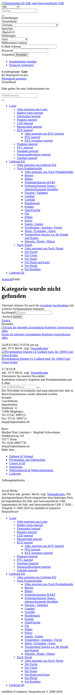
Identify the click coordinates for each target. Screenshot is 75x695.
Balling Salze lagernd (30, 112)
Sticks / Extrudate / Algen (40, 231)
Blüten (29, 178)
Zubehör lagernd (27, 158)
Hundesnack (32, 203)
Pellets (28, 217)
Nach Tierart (24, 245)
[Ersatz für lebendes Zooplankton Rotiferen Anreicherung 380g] (37, 331)
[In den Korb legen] (3, 100)
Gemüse (30, 196)
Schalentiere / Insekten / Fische (43, 227)
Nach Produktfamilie (29, 168)
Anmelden (21, 54)
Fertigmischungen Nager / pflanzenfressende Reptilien (41, 187)
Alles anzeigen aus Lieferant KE (36, 165)
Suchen (17, 316)
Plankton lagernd (27, 144)
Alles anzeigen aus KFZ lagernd (44, 133)
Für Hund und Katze (37, 262)
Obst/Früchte (32, 210)
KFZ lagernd (25, 130)
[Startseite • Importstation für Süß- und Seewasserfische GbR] (33, 3)
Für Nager (31, 258)
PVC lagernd (25, 147)
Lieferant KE (17, 161)
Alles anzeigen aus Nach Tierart (44, 248)
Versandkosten (39, 348)
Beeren (29, 175)
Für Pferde (31, 265)
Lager (12, 105)
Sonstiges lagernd (27, 151)
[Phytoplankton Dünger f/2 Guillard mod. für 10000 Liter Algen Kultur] (37, 355)
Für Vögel (31, 255)
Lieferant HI (16, 272)
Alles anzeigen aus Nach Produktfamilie (49, 172)
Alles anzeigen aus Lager (32, 109)
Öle (27, 213)
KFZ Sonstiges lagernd (39, 140)
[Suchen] (3, 15)
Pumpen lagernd (27, 119)
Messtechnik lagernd (29, 126)
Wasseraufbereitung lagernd (34, 154)
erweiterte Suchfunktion (54, 305)
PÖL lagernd (32, 137)
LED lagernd (25, 123)
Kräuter (29, 206)
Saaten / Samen (34, 224)
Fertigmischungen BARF (40, 182)
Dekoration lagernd (28, 116)
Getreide (30, 199)
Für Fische (31, 252)
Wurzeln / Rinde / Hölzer (40, 241)
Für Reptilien (33, 269)
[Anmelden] (38, 387)
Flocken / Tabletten (36, 192)
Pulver (28, 220)
